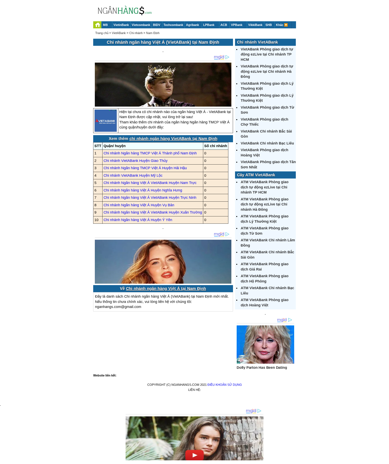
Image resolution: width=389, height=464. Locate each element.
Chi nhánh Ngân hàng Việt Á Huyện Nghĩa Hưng (143, 190)
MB (105, 25)
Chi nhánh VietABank (257, 42)
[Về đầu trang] (385, 459)
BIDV (156, 25)
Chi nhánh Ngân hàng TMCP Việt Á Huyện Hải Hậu (145, 168)
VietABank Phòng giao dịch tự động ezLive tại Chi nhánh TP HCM (267, 54)
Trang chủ (101, 33)
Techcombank (173, 25)
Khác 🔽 (282, 25)
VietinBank (121, 25)
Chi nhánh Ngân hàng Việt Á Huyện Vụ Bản (139, 205)
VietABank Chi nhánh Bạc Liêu (267, 143)
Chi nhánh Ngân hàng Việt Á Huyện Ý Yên (138, 220)
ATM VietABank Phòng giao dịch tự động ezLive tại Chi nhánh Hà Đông (265, 204)
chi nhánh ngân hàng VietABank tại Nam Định (173, 138)
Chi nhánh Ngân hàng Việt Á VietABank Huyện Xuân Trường (153, 212)
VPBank (236, 25)
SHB (268, 25)
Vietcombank (141, 25)
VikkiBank (255, 25)
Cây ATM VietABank (256, 175)
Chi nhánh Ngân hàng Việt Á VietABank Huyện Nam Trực (150, 183)
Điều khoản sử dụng (224, 384)
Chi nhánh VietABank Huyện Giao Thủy (136, 161)
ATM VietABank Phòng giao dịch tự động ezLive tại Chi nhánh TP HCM (265, 187)
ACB (223, 25)
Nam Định (152, 33)
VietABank (119, 33)
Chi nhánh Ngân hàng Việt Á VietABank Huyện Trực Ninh (150, 198)
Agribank (192, 25)
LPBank (208, 25)
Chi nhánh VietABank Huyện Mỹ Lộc (133, 175)
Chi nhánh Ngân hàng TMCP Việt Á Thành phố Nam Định (150, 153)
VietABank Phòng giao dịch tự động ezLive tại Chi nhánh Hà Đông (267, 71)
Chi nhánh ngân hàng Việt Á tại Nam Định (166, 288)
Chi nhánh (136, 33)
